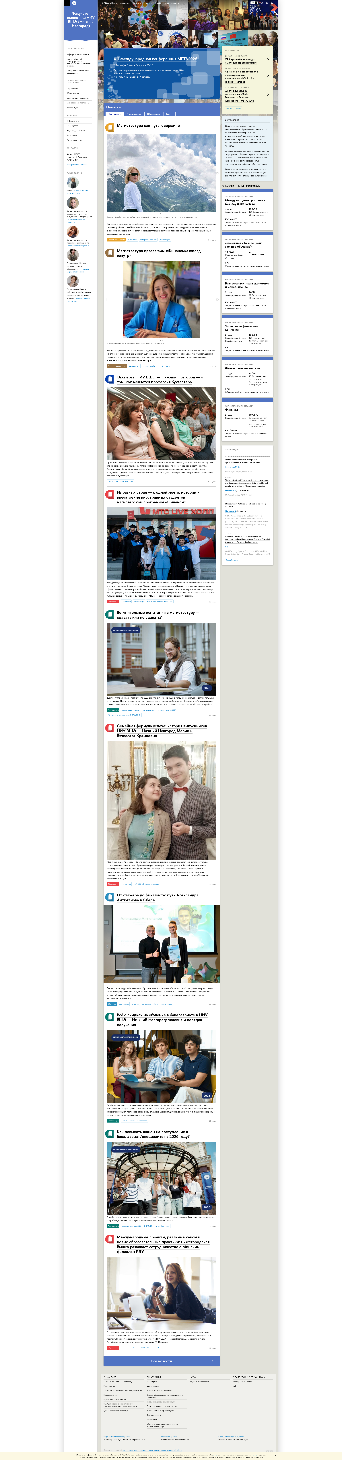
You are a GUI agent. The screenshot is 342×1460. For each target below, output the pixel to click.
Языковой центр (154, 1415)
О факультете (73, 121)
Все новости (161, 1360)
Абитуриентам (73, 93)
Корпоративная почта (242, 1381)
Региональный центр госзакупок (160, 1410)
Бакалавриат (152, 1381)
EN (256, 3)
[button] (217, 173)
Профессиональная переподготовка (162, 1406)
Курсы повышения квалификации (161, 1401)
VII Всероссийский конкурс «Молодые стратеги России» (241, 61)
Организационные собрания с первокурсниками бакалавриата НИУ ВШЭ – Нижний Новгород (241, 76)
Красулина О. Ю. (232, 467)
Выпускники (72, 135)
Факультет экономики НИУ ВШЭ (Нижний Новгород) (81, 19)
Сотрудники (72, 125)
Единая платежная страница (116, 1410)
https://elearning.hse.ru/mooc (231, 1436)
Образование (72, 88)
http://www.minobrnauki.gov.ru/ (117, 1436)
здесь (215, 1455)
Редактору (269, 1450)
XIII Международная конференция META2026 (155, 58)
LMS (234, 1386)
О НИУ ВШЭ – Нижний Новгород (118, 1381)
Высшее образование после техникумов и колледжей (165, 1396)
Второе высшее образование (159, 1390)
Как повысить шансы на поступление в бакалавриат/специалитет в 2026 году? (153, 1134)
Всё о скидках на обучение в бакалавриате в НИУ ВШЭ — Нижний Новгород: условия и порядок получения (162, 1019)
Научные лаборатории (199, 1381)
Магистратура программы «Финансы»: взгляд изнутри (159, 253)
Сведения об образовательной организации (123, 1390)
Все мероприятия (233, 108)
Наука (193, 1377)
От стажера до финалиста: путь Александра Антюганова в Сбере (158, 897)
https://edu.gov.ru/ (169, 1436)
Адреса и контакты (130, 1450)
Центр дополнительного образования (78, 71)
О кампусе (110, 1377)
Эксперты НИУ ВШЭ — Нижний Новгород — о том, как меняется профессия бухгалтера (160, 379)
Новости (113, 107)
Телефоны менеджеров (77, 164)
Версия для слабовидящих (115, 1399)
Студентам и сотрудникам (249, 1377)
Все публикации (232, 560)
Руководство (109, 1386)
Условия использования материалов (151, 1450)
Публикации (232, 450)
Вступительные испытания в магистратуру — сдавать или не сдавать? (158, 615)
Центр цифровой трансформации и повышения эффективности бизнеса (79, 62)
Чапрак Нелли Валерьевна (78, 245)
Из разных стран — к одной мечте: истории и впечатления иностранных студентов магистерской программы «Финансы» (158, 497)
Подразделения (110, 1395)
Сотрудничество (74, 140)
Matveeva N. (230, 490)
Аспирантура (72, 107)
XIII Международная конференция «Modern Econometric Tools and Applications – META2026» (239, 96)
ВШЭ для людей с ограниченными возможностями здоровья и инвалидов (120, 1404)
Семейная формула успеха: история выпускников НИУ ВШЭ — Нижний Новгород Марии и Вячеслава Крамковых (162, 730)
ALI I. (227, 546)
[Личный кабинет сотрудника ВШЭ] (267, 3)
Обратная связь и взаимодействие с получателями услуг (162, 1425)
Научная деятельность (76, 130)
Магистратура (153, 1386)
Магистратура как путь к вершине (148, 125)
